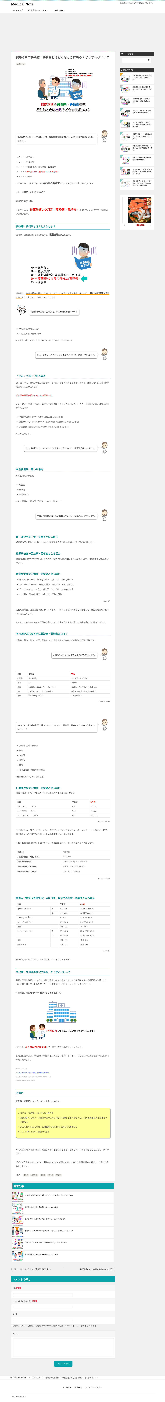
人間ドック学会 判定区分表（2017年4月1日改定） (33, 1072)
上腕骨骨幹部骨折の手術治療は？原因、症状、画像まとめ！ (142, 77)
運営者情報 (67, 1387)
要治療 (50, 1175)
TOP (20, 1378)
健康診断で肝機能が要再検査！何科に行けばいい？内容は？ (45, 1219)
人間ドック (20, 64)
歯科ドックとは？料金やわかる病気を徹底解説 (142, 159)
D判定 (26, 1175)
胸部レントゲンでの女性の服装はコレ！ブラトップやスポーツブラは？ (49, 1231)
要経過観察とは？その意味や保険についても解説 (41, 1254)
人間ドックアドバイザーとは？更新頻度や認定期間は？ (32, 1269)
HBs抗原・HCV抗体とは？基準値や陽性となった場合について (46, 1243)
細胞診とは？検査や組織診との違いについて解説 (41, 1207)
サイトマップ (17, 10)
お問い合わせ (59, 10)
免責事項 (78, 1387)
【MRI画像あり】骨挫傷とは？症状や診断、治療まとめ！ (141, 101)
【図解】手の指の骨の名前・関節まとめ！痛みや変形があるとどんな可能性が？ (142, 183)
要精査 (58, 1175)
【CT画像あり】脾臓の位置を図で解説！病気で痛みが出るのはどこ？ (142, 172)
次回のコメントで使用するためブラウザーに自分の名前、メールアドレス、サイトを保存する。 (55, 1326)
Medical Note (22, 4)
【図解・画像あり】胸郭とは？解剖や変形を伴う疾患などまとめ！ (142, 124)
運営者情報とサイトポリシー (38, 10)
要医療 (43, 1175)
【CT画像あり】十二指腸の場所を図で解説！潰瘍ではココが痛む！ (142, 136)
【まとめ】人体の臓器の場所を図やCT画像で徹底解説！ (142, 112)
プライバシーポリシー (93, 1387)
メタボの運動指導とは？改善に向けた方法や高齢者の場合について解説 (49, 1195)
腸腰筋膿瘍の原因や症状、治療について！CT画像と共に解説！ (142, 148)
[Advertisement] (82, 31)
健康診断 (34, 1175)
